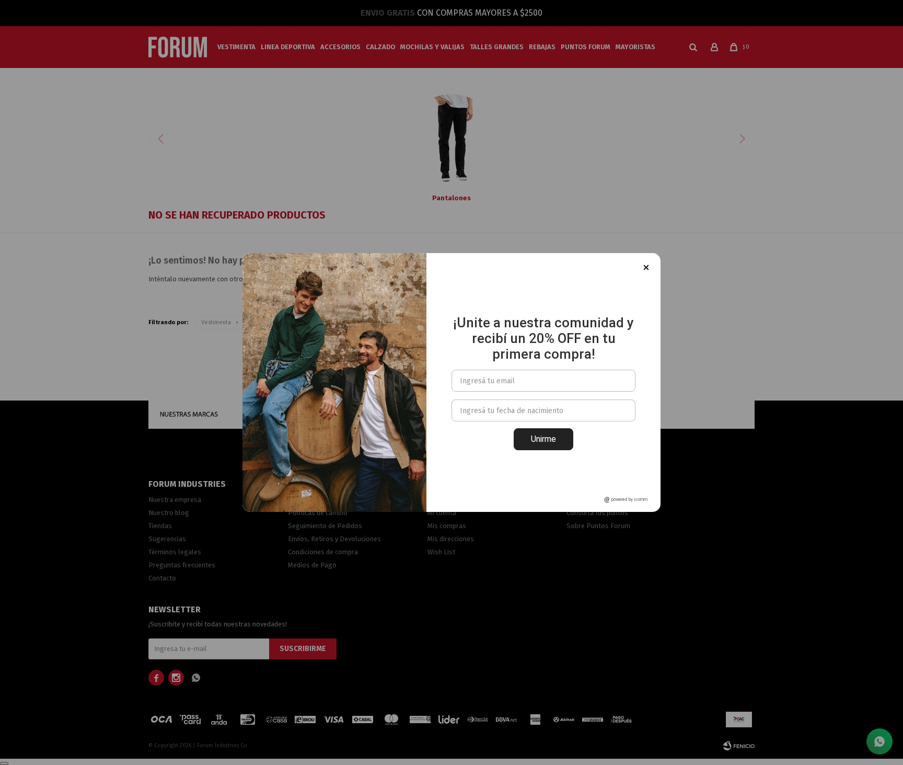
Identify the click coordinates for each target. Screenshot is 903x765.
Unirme (543, 439)
